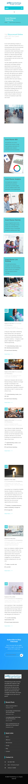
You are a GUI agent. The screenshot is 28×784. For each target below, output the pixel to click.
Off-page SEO (9, 510)
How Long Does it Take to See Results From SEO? (13, 601)
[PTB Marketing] (14, 3)
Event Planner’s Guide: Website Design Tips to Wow (13, 424)
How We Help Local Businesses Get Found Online (13, 711)
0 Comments (18, 323)
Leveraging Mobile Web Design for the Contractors (13, 718)
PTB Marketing (9, 325)
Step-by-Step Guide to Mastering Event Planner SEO (14, 328)
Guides (16, 346)
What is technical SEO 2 (11, 706)
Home (6, 22)
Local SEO (12, 564)
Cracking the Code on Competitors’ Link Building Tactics (14, 485)
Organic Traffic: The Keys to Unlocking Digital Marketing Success (13, 544)
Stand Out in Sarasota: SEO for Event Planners (13, 376)
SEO (8, 396)
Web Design (9, 444)
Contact (8, 751)
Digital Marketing (10, 442)
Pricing (7, 745)
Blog (7, 748)
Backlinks (8, 505)
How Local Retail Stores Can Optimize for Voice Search (12, 724)
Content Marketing (10, 346)
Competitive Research (16, 505)
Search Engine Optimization (12, 622)
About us (8, 739)
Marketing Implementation (13, 348)
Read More (8, 354)
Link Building (11, 507)
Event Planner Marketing (11, 350)
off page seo (17, 507)
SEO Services (9, 742)
